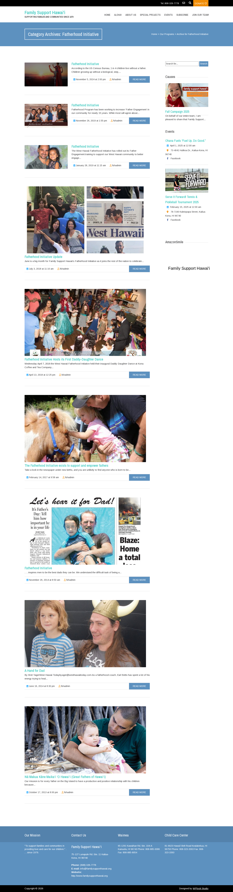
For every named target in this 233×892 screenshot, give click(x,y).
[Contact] (184, 4)
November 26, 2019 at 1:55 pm (91, 120)
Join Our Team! (200, 15)
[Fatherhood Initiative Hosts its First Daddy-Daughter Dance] (85, 322)
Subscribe (182, 15)
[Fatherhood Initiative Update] (85, 220)
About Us (130, 15)
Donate (200, 3)
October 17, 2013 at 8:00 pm (43, 792)
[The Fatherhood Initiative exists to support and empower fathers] (85, 428)
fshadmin (116, 79)
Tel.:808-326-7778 (169, 3)
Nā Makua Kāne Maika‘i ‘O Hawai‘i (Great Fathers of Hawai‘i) (65, 776)
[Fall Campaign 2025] (186, 95)
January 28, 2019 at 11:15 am (90, 165)
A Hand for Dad (35, 670)
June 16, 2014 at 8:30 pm (41, 686)
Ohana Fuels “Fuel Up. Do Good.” (185, 140)
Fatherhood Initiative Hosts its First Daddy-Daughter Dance (64, 359)
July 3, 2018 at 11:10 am (41, 268)
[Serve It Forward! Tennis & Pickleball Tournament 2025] (186, 180)
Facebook (176, 158)
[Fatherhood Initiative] (46, 74)
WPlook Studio (200, 888)
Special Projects (150, 15)
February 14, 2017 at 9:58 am (43, 477)
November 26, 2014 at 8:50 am (44, 580)
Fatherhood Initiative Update (43, 256)
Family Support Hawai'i (45, 12)
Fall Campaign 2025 (177, 111)
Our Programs (167, 34)
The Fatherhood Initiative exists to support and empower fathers (66, 465)
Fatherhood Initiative (85, 63)
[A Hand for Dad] (85, 633)
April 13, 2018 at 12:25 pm (41, 375)
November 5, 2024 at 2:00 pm (90, 79)
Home (107, 15)
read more (139, 79)
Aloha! (118, 15)
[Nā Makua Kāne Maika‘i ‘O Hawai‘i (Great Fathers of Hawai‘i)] (85, 739)
